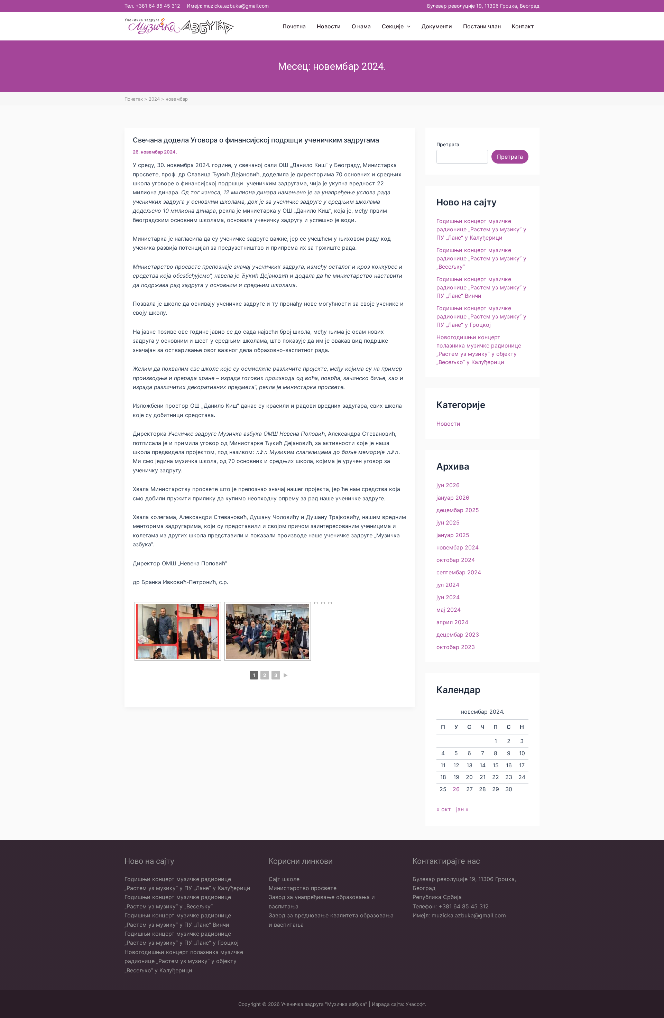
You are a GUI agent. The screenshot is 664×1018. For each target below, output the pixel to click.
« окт (443, 809)
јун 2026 (448, 485)
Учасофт (415, 1004)
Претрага (447, 144)
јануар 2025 (452, 534)
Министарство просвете (302, 888)
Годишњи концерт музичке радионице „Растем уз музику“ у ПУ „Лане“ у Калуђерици (481, 229)
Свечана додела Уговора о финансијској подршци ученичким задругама (256, 140)
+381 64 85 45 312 (158, 6)
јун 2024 (448, 597)
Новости (448, 423)
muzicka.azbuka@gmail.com (236, 6)
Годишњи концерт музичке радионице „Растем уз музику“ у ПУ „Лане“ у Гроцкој (481, 316)
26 (456, 789)
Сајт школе (284, 879)
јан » (462, 809)
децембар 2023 (457, 634)
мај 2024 (448, 609)
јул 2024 (447, 584)
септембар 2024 (458, 572)
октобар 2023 (455, 647)
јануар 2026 (452, 497)
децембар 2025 (457, 510)
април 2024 (452, 622)
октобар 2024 (455, 559)
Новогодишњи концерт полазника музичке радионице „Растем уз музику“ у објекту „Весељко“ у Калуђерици (183, 961)
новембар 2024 (457, 547)
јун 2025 (448, 522)
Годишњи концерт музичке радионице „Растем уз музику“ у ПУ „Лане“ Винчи (481, 287)
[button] (407, 26)
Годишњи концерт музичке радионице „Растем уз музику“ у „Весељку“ (481, 258)
